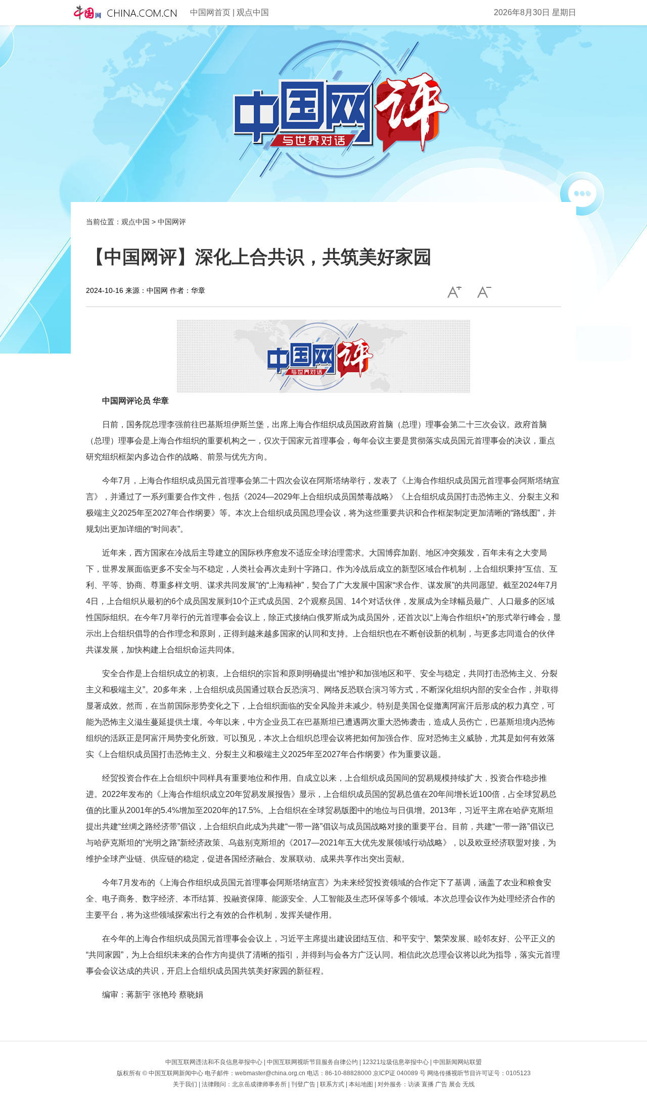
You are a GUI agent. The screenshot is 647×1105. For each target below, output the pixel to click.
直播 (428, 1084)
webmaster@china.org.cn (270, 1073)
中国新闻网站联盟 (457, 1062)
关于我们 (185, 1084)
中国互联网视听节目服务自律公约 (312, 1062)
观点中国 (253, 12)
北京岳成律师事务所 (259, 1084)
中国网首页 (210, 12)
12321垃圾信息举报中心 (395, 1062)
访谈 (414, 1084)
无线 (469, 1084)
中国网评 (172, 222)
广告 (441, 1084)
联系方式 (332, 1084)
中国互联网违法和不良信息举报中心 (213, 1062)
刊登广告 (303, 1084)
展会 (455, 1084)
